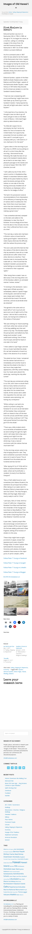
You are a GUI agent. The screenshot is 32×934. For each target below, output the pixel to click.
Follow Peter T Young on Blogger (15, 572)
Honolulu (7, 869)
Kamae (11, 871)
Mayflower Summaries (11, 835)
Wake (17, 895)
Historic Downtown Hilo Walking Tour (16, 778)
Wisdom (21, 894)
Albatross (6, 849)
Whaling (6, 673)
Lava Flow (18, 876)
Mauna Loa (7, 881)
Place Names (9, 819)
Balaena (11, 673)
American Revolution (11, 837)
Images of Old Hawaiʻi (16, 3)
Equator (20, 669)
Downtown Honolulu (12, 857)
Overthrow (8, 790)
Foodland (7, 793)
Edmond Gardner (8, 671)
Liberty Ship (6, 879)
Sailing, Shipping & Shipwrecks (19, 667)
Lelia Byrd (24, 876)
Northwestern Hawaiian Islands (14, 884)
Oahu (6, 886)
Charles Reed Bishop (16, 854)
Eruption (22, 857)
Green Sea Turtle (8, 862)
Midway (13, 881)
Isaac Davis (16, 869)
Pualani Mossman (8, 892)
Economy (6, 669)
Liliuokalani (14, 879)
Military (7, 817)
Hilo (15, 866)
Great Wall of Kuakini (23, 859)
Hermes (12, 866)
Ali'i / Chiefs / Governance (12, 805)
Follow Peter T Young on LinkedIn (15, 567)
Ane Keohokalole (19, 849)
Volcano (7, 894)
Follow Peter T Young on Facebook (15, 558)
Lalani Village (12, 876)
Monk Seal (18, 881)
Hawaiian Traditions (10, 814)
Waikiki (13, 894)
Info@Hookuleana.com (10, 758)
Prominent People (10, 822)
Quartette (15, 892)
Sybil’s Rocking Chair (11, 788)
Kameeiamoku (8, 874)
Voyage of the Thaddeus (12, 832)
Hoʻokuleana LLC (8, 904)
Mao (20, 879)
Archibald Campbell (8, 851)
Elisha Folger (17, 671)
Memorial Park (9, 781)
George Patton (13, 859)
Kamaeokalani (16, 871)
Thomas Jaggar (22, 892)
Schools (7, 824)
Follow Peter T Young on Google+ (15, 563)
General (7, 840)
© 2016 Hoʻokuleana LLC (12, 577)
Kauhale (7, 795)
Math (23, 879)
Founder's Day (7, 859)
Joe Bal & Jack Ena (9, 646)
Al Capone (11, 849)
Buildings (7, 807)
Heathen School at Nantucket (21, 647)
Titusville (6, 658)
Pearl (25, 889)
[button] (10, 584)
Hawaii (24, 671)
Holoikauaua (21, 866)
